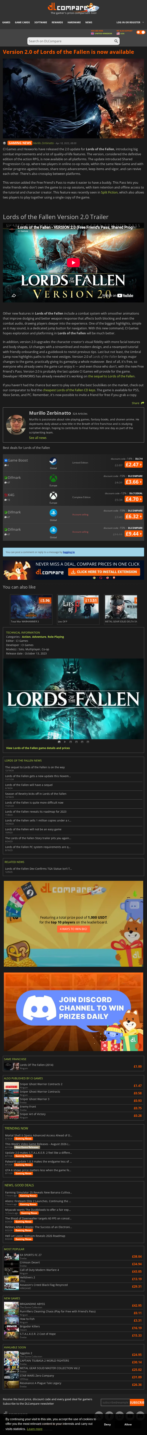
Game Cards (22, 22)
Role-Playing (56, 637)
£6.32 (133, 516)
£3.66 (133, 481)
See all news (38, 438)
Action (26, 637)
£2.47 (133, 464)
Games (6, 22)
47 (8, 482)
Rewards (57, 22)
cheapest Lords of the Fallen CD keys (69, 390)
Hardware (74, 22)
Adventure (39, 637)
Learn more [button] (34, 1429)
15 (8, 499)
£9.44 (133, 533)
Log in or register (128, 22)
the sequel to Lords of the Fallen (111, 376)
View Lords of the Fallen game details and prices (38, 748)
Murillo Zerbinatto (44, 143)
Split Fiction (109, 192)
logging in (69, 552)
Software (40, 22)
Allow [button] (128, 1424)
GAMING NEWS (20, 143)
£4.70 (133, 499)
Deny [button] (107, 1424)
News (88, 22)
